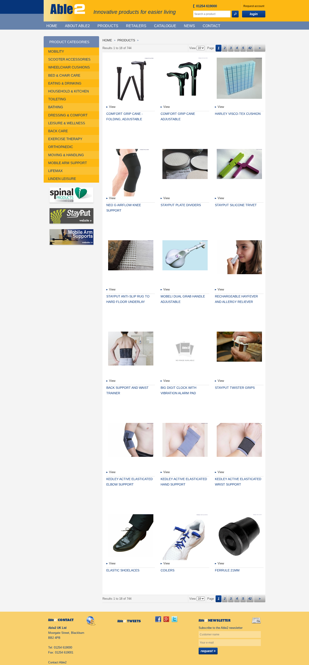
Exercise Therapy (65, 139)
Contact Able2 (57, 662)
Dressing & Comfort (68, 115)
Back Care (58, 131)
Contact (211, 26)
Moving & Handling (66, 155)
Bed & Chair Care (64, 75)
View (112, 106)
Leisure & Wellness (66, 123)
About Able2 (77, 26)
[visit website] (71, 195)
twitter (174, 619)
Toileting (57, 99)
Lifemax (55, 171)
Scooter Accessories (69, 59)
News (189, 26)
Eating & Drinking (64, 83)
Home (51, 26)
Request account (253, 6)
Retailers (136, 26)
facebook (158, 619)
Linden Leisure (62, 179)
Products (107, 26)
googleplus (166, 619)
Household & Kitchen (68, 91)
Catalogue (165, 26)
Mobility (56, 51)
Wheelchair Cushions (69, 67)
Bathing (55, 107)
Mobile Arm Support (67, 163)
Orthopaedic (60, 147)
